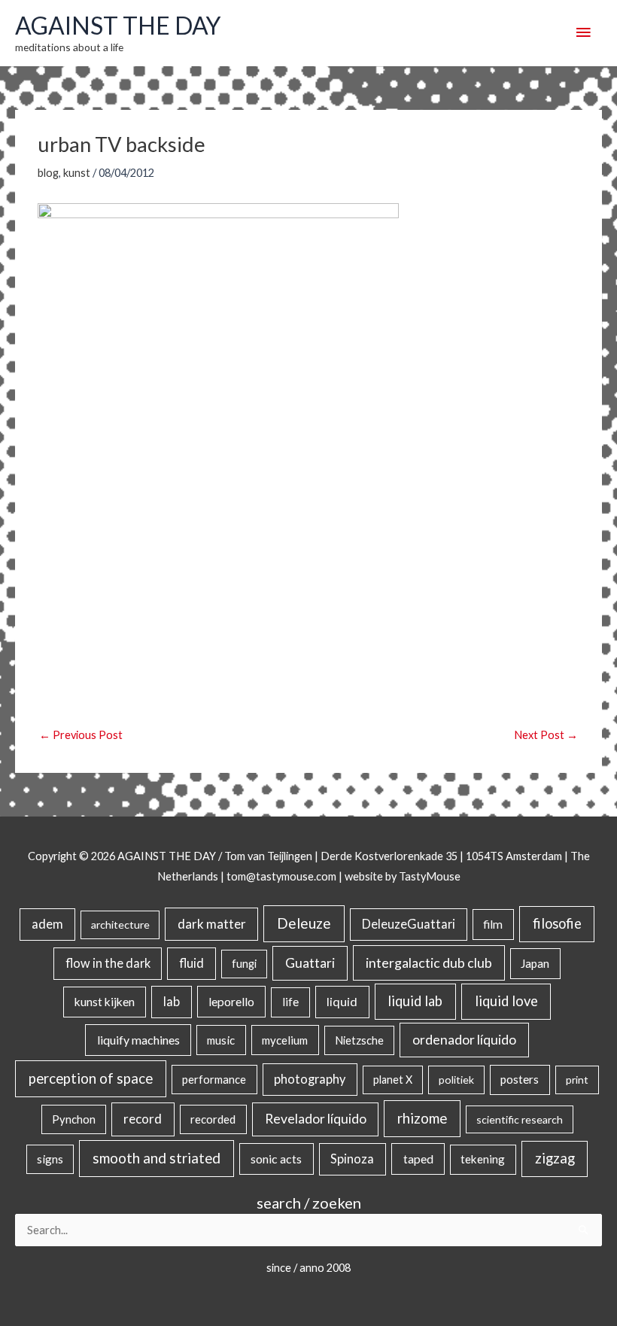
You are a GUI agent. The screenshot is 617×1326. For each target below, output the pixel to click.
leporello (231, 1001)
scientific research (519, 1119)
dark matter (212, 924)
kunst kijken (104, 1001)
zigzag (555, 1158)
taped (418, 1158)
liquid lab (415, 1001)
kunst (76, 172)
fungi (244, 963)
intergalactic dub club (429, 962)
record (142, 1119)
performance (214, 1079)
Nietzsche (359, 1040)
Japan (535, 963)
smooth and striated (156, 1158)
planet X (392, 1079)
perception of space (91, 1078)
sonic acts (276, 1158)
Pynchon (74, 1119)
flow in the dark (107, 963)
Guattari (310, 963)
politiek (456, 1079)
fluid (191, 963)
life (290, 1001)
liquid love (506, 1001)
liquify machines (138, 1040)
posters (519, 1079)
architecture (120, 924)
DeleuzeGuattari (408, 924)
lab (171, 1001)
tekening (482, 1159)
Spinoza (352, 1158)
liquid (342, 1001)
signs (50, 1159)
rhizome (422, 1118)
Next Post (546, 734)
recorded (213, 1119)
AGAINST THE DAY (117, 25)
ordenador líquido (464, 1040)
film (493, 924)
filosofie (557, 923)
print (577, 1079)
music (221, 1040)
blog (48, 172)
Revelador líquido (315, 1119)
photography (309, 1079)
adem (47, 924)
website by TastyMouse (402, 876)
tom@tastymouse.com (281, 876)
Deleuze (304, 923)
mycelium (285, 1040)
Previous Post (81, 734)
